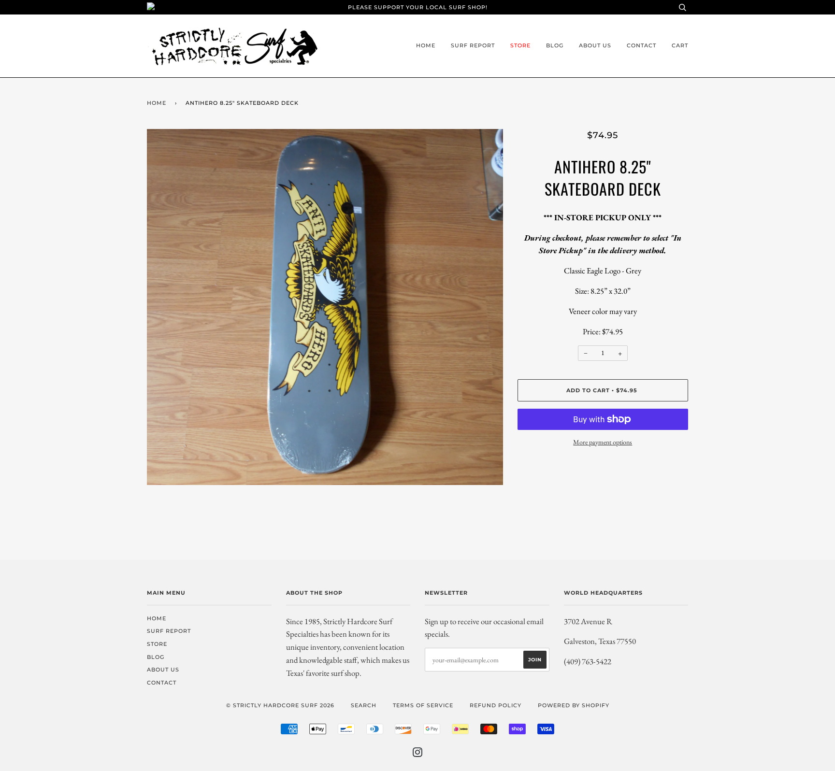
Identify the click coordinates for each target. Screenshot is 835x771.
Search (363, 705)
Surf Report (473, 45)
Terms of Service (423, 705)
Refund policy (495, 705)
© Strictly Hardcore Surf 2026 (280, 705)
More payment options (602, 442)
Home (425, 45)
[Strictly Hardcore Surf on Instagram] (418, 754)
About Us (595, 45)
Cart (680, 45)
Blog (554, 45)
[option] (325, 307)
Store (520, 45)
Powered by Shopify (573, 705)
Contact (641, 45)
